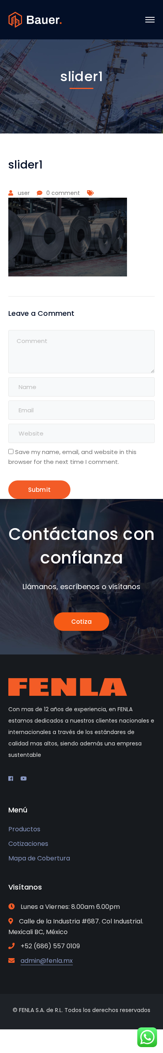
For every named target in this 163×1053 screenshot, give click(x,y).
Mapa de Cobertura (39, 858)
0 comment (63, 193)
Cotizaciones (28, 843)
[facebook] (10, 778)
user (24, 193)
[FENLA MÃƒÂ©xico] (35, 19)
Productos (24, 829)
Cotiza (81, 621)
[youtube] (24, 778)
